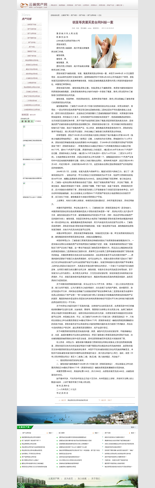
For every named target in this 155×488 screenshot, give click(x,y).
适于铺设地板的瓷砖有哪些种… (33, 178)
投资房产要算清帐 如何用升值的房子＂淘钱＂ (119, 450)
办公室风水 (63, 460)
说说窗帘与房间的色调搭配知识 (76, 437)
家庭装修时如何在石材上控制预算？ (77, 444)
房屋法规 (102, 5)
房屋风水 (94, 5)
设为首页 (68, 478)
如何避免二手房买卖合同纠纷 (31, 453)
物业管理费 (63, 450)
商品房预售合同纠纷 (31, 60)
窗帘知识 (62, 437)
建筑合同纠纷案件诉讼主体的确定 (33, 463)
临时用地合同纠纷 (32, 74)
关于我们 (95, 478)
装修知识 (62, 463)
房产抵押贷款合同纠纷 (29, 457)
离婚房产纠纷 (31, 51)
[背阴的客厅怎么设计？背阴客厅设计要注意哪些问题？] (33, 195)
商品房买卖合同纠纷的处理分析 (78, 400)
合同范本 (86, 5)
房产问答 (78, 5)
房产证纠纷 (31, 42)
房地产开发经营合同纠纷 (32, 96)
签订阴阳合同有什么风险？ (30, 460)
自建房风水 (63, 467)
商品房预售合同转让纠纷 (32, 87)
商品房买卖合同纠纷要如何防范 (32, 450)
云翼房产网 (65, 15)
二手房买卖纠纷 (32, 100)
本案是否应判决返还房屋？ (113, 447)
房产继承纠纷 (31, 38)
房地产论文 (110, 5)
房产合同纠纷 (31, 33)
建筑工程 (119, 5)
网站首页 (54, 5)
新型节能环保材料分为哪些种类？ (116, 457)
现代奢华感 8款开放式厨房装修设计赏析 (79, 440)
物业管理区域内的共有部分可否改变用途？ (118, 467)
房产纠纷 (32, 47)
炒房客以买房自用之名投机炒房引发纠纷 (118, 453)
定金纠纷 (69, 453)
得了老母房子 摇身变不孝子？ (31, 440)
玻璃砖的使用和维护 (72, 463)
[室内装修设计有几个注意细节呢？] (33, 157)
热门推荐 (62, 433)
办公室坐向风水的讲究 (74, 460)
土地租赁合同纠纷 (32, 78)
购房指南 (62, 5)
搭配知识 (62, 440)
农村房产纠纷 (31, 24)
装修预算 (62, 444)
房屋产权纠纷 (31, 56)
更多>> (133, 427)
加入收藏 (82, 478)
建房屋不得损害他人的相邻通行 (115, 463)
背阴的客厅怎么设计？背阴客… (33, 197)
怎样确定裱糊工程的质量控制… (33, 140)
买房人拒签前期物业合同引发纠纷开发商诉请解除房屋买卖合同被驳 (126, 444)
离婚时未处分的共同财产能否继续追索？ (118, 440)
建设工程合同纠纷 (32, 69)
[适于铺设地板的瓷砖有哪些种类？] (33, 176)
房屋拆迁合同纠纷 (32, 65)
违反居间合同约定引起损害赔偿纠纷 (33, 447)
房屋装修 (70, 5)
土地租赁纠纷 (31, 83)
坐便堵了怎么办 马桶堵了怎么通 (76, 447)
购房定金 (62, 453)
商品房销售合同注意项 (29, 444)
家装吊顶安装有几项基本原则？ (115, 437)
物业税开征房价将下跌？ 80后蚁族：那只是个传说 (83, 450)
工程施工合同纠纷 (32, 91)
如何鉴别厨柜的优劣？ (73, 457)
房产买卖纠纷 (31, 29)
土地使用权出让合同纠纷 (32, 105)
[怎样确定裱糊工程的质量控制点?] (33, 138)
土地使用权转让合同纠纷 (32, 109)
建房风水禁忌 (71, 467)
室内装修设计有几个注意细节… (33, 159)
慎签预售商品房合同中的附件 (31, 437)
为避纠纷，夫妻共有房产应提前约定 (116, 460)
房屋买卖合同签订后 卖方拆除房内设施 (34, 467)
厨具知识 (62, 457)
